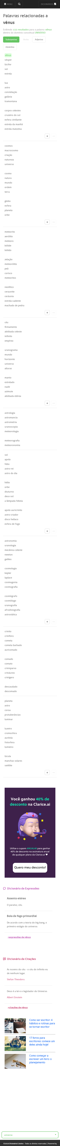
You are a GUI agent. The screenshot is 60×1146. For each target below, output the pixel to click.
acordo (14, 922)
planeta (8, 210)
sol (6, 69)
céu (6, 322)
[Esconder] (53, 136)
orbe (7, 214)
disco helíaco (11, 519)
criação (8, 155)
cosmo (8, 173)
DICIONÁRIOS (47, 4)
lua (6, 82)
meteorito (10, 231)
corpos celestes (13, 110)
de (8, 973)
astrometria (11, 422)
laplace (8, 577)
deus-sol (9, 496)
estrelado (9, 382)
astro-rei (9, 468)
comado (9, 659)
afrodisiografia (12, 609)
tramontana (11, 101)
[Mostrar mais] (47, 136)
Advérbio (10, 47)
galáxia (8, 96)
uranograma (11, 350)
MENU (9, 4)
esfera (8, 205)
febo (7, 464)
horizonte (10, 359)
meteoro (9, 241)
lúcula (8, 756)
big (37, 922)
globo (8, 201)
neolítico (9, 287)
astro (7, 87)
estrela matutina (13, 128)
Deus (9, 991)
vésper (8, 59)
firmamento (11, 327)
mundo (8, 182)
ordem (8, 187)
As (8, 969)
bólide (8, 245)
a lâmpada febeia (14, 500)
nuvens (14, 969)
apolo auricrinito (13, 510)
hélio (7, 482)
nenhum (14, 973)
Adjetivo (39, 39)
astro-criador (11, 514)
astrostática (11, 614)
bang (41, 922)
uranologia (10, 545)
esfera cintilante (13, 119)
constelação (11, 92)
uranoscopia (11, 426)
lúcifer (8, 64)
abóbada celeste (13, 331)
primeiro (11, 926)
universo (9, 164)
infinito (8, 336)
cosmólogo (10, 600)
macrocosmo (11, 150)
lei (17, 991)
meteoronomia (12, 445)
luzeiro (8, 728)
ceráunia (9, 296)
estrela (8, 73)
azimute (9, 391)
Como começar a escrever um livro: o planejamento (40, 1059)
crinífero (9, 636)
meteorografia (12, 440)
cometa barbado (13, 645)
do (33, 922)
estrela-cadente (13, 300)
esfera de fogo (12, 523)
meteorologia (12, 431)
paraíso (13, 905)
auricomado (11, 649)
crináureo (10, 672)
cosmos (9, 145)
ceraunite (9, 291)
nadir (7, 386)
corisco (8, 273)
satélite (8, 765)
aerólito (9, 236)
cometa (8, 640)
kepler (8, 573)
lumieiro (9, 747)
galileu (8, 559)
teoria (28, 922)
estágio (20, 926)
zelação (8, 259)
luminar (9, 719)
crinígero (9, 677)
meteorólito (11, 264)
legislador (28, 991)
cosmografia (11, 586)
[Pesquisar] (19, 4)
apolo (8, 459)
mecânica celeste (13, 550)
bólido (8, 250)
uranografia (11, 605)
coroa (8, 710)
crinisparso (10, 668)
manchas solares (13, 760)
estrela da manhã (14, 124)
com (20, 922)
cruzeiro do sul (12, 115)
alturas (8, 368)
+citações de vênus (18, 1007)
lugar (22, 973)
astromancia (11, 417)
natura (8, 178)
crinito (8, 631)
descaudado (11, 686)
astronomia (11, 540)
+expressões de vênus (19, 937)
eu (46, 969)
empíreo (9, 340)
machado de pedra (14, 305)
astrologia (10, 412)
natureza (9, 159)
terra (7, 191)
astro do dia (11, 473)
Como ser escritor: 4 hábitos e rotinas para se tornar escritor (42, 1023)
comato (8, 663)
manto (8, 377)
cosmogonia (11, 582)
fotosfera (9, 742)
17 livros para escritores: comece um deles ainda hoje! (42, 1041)
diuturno (9, 491)
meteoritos (10, 277)
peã (6, 268)
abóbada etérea (13, 396)
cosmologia (11, 568)
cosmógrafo (11, 596)
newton (9, 554)
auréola (9, 737)
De (8, 922)
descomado (11, 691)
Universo (42, 991)
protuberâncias (13, 714)
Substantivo (11, 39)
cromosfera (11, 733)
